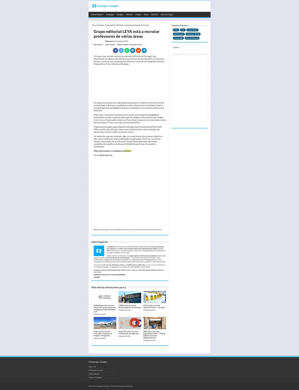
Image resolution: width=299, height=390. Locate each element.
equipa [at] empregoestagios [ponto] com (115, 270)
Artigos (138, 14)
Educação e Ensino (136, 44)
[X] (121, 50)
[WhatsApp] (127, 50)
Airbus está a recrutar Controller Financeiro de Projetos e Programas (103, 333)
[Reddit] (138, 50)
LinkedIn (97, 277)
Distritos (154, 14)
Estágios (120, 14)
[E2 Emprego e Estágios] (105, 6)
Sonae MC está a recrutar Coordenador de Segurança (128, 332)
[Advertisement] (130, 83)
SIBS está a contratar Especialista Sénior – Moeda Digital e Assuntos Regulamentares (154, 334)
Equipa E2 (99, 44)
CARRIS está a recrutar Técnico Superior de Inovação (129, 306)
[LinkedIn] (132, 50)
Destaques (100, 25)
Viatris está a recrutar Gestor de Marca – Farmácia (154, 306)
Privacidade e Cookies (96, 370)
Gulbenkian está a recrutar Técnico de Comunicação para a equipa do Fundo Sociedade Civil (105, 308)
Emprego (112, 44)
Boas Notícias (106, 155)
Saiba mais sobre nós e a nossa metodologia (109, 275)
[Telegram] (144, 50)
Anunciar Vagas (167, 14)
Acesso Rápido (97, 14)
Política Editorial (94, 374)
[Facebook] (115, 50)
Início (93, 25)
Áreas (146, 14)
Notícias (129, 14)
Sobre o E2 (92, 367)
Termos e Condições (95, 377)
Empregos (110, 14)
